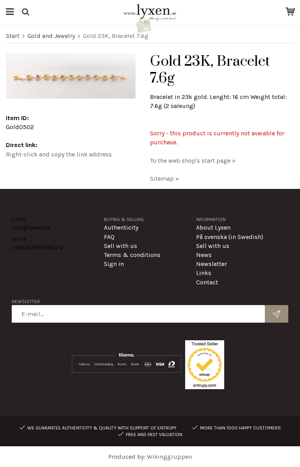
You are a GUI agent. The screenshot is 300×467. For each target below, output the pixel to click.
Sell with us (120, 246)
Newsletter (211, 264)
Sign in (114, 264)
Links (203, 273)
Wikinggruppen (169, 456)
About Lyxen (213, 227)
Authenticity (121, 227)
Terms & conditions (132, 255)
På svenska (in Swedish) (229, 237)
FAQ (109, 237)
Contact (207, 282)
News (204, 255)
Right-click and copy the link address (59, 154)
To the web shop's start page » (193, 160)
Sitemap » (164, 178)
